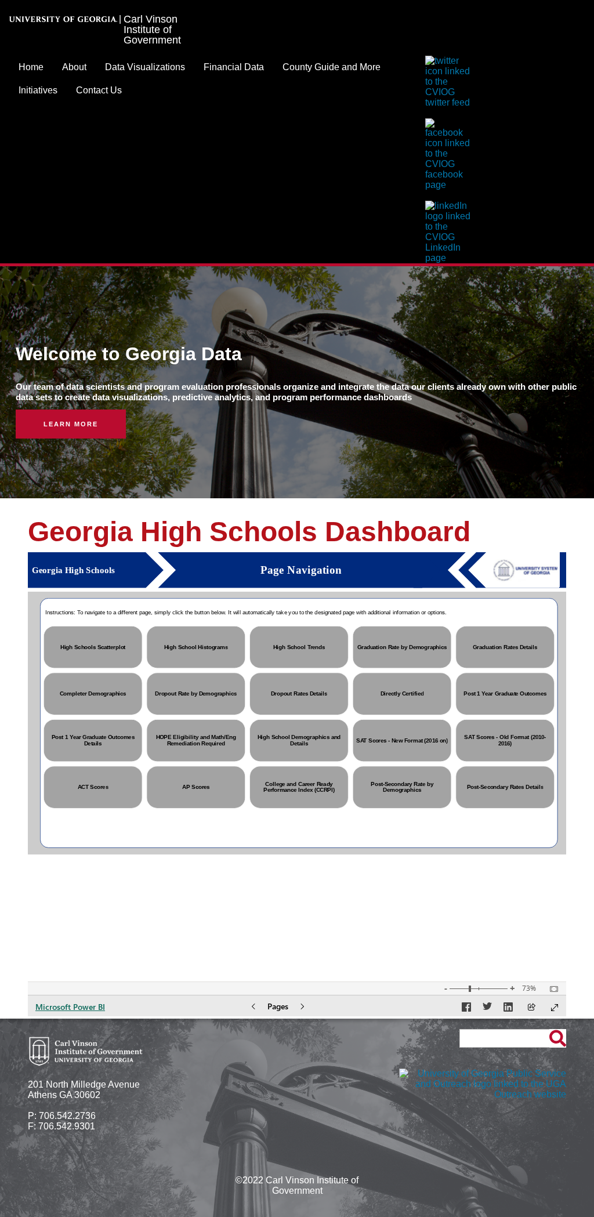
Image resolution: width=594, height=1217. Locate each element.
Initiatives (38, 90)
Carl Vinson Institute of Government (152, 29)
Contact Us (99, 90)
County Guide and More (331, 67)
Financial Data (234, 67)
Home (31, 67)
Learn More (71, 424)
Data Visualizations (145, 67)
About (74, 67)
